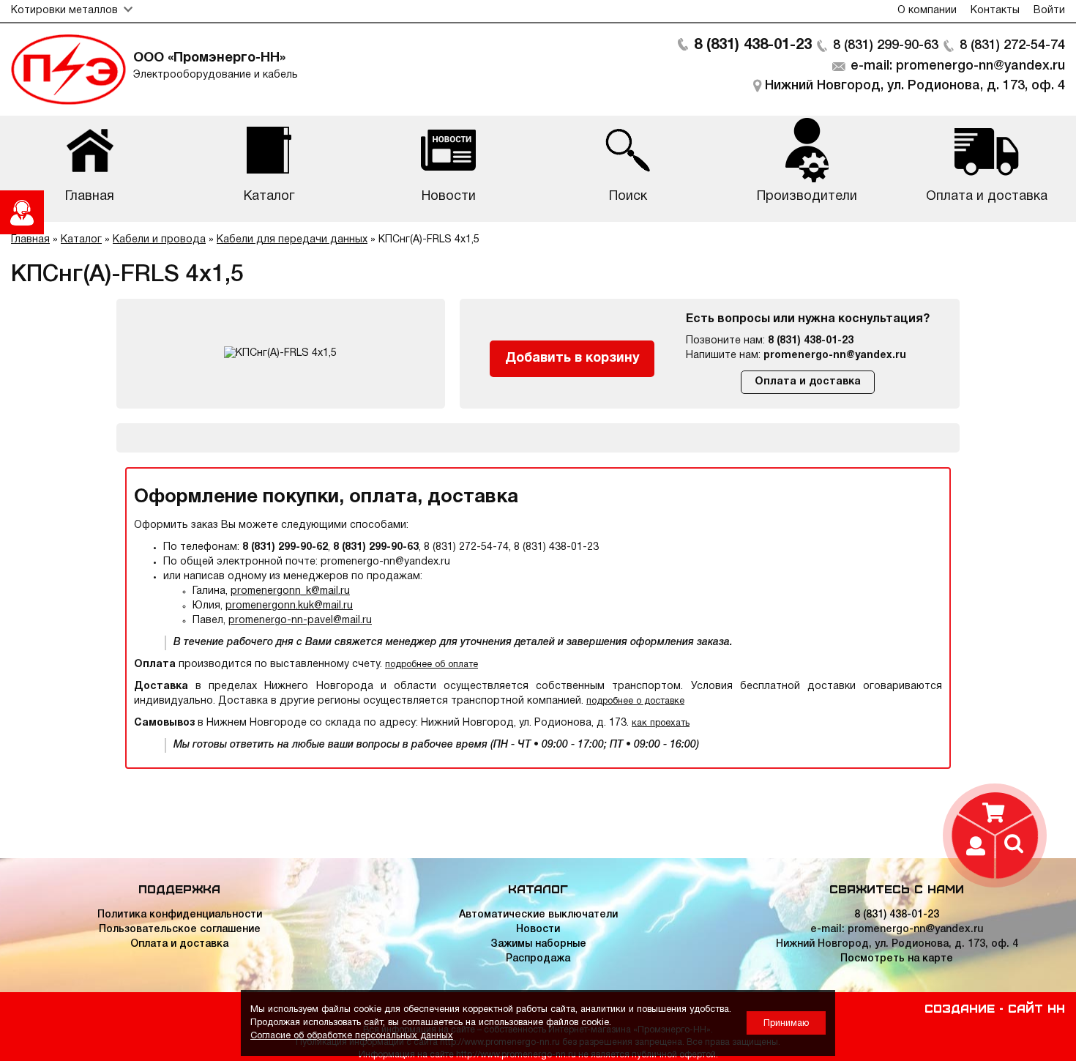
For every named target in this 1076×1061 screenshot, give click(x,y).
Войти (1049, 10)
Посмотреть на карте (896, 959)
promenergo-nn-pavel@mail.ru (300, 620)
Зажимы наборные (538, 944)
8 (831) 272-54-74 (1012, 45)
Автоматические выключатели (538, 915)
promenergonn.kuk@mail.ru (289, 606)
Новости (538, 929)
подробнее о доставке (635, 701)
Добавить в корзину (572, 358)
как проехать (661, 723)
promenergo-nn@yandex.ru (834, 355)
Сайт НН (1036, 1007)
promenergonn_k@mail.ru (290, 591)
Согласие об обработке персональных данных (351, 1036)
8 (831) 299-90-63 (885, 45)
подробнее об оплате (431, 664)
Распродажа (538, 959)
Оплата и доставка (808, 382)
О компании (927, 10)
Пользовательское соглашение (180, 929)
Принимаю (786, 1023)
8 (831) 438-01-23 (753, 45)
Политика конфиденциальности (179, 915)
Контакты (995, 10)
